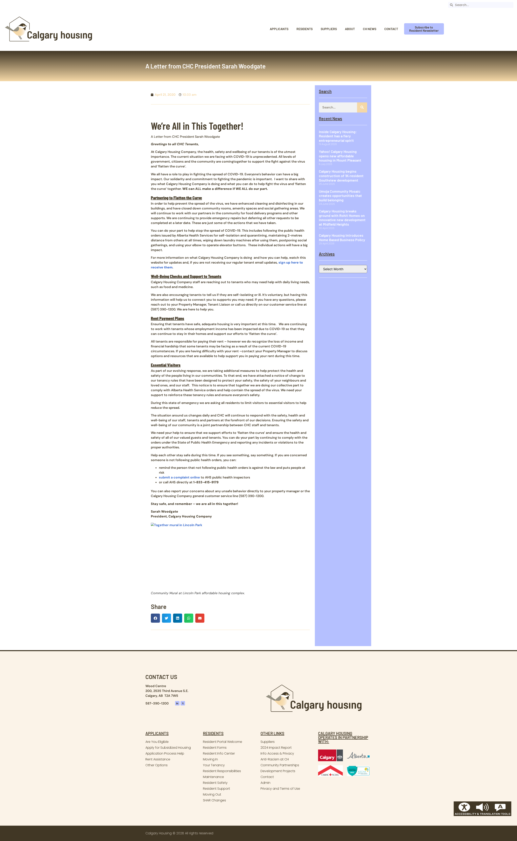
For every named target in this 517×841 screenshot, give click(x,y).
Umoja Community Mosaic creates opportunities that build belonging (340, 195)
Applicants (279, 29)
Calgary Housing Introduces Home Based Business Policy (342, 237)
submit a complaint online (179, 477)
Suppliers (329, 29)
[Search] (362, 107)
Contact (391, 29)
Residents (304, 29)
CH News (369, 29)
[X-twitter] (183, 703)
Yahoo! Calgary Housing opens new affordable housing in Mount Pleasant (340, 155)
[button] (155, 618)
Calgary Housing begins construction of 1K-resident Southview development (341, 175)
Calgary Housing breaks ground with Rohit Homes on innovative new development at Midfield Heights (342, 217)
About (350, 29)
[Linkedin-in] (177, 703)
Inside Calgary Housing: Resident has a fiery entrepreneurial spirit (338, 136)
